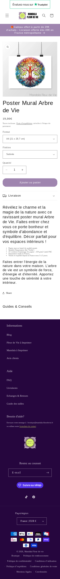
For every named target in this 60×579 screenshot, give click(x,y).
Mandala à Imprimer (17, 350)
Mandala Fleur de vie (34, 552)
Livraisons (12, 388)
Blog (9, 334)
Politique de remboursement (35, 556)
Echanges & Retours (17, 395)
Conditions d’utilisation (45, 561)
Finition (7, 147)
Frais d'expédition (24, 123)
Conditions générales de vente (43, 566)
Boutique (16, 556)
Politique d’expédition (16, 566)
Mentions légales (24, 572)
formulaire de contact (28, 426)
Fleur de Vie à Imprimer (19, 342)
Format (6, 132)
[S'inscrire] (47, 473)
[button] (7, 15)
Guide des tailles (15, 403)
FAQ (9, 380)
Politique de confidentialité (19, 561)
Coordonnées (41, 572)
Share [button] (9, 293)
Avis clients (13, 358)
